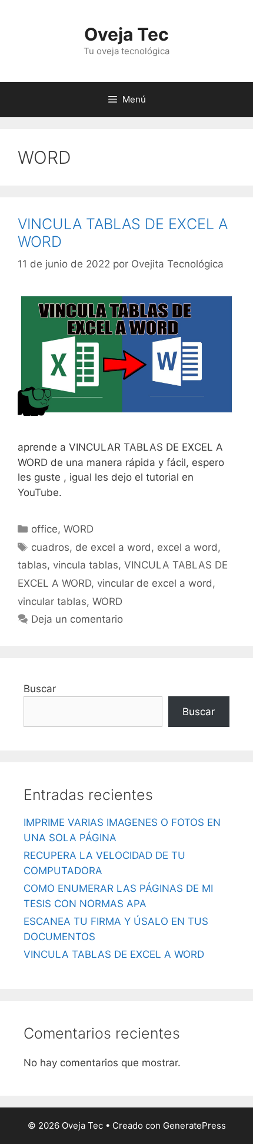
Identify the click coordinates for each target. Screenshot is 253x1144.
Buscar (40, 689)
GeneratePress (194, 1125)
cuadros (50, 547)
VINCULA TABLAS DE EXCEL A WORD (114, 954)
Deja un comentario (77, 619)
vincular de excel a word (154, 583)
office (44, 529)
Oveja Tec (126, 34)
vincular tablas (52, 601)
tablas (32, 565)
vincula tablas (85, 565)
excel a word (187, 547)
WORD (79, 529)
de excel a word (113, 547)
